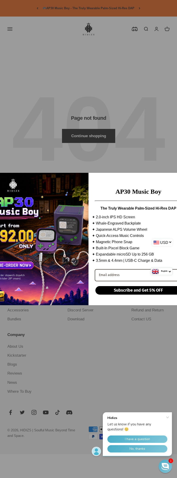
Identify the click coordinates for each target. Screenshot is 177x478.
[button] (165, 466)
